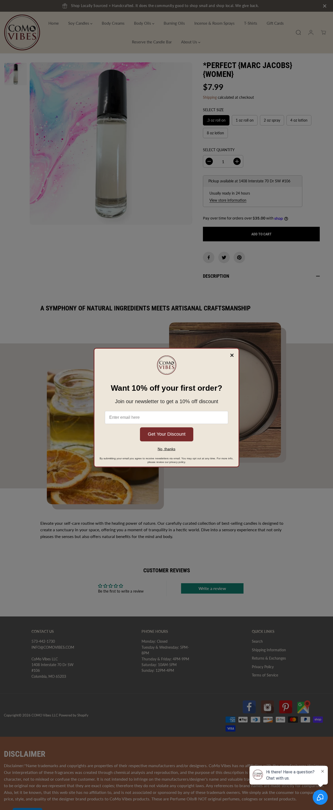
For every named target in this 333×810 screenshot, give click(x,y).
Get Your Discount (166, 434)
